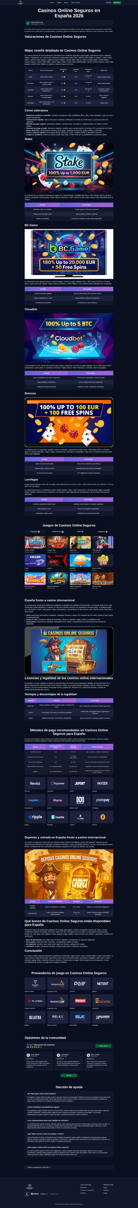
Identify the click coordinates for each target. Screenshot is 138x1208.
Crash (79, 531)
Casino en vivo (56, 531)
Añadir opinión (103, 1046)
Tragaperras (101, 531)
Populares (34, 531)
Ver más (69, 1075)
